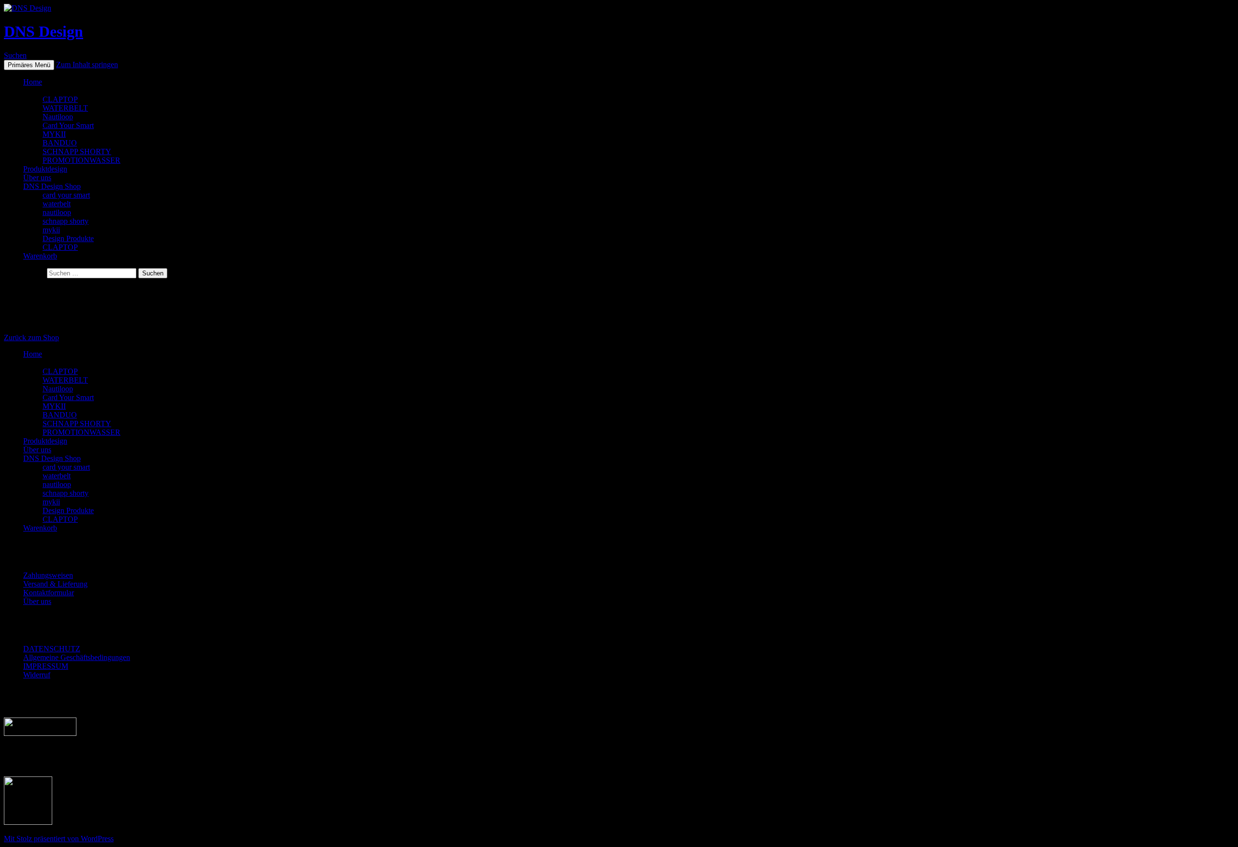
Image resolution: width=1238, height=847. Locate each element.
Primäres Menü (29, 65)
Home (32, 82)
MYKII (54, 134)
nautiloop (57, 212)
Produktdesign (45, 169)
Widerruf (36, 675)
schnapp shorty (65, 221)
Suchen (15, 55)
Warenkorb (40, 256)
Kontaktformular (48, 593)
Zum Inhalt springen (87, 64)
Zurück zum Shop (31, 337)
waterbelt (57, 204)
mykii (51, 230)
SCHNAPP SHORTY (77, 151)
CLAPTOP (60, 99)
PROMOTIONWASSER (81, 160)
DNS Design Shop (52, 186)
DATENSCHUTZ (51, 649)
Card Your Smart (68, 125)
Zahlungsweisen (48, 575)
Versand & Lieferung (55, 584)
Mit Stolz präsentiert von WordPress (59, 838)
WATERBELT (65, 108)
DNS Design (43, 31)
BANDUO (60, 143)
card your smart (66, 195)
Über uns (37, 177)
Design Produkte (68, 238)
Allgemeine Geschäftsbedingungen (76, 657)
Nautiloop (58, 117)
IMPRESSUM (45, 666)
